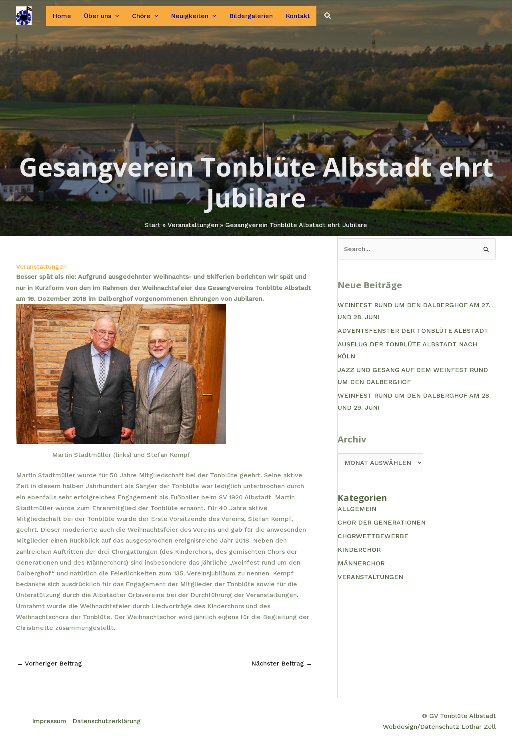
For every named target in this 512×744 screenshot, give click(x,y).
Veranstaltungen (41, 266)
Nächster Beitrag (281, 663)
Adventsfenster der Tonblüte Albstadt (413, 330)
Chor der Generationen (382, 522)
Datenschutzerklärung (106, 721)
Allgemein (357, 509)
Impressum (49, 721)
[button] (115, 16)
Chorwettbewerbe (373, 536)
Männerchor (361, 563)
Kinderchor (359, 549)
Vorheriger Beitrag (49, 663)
